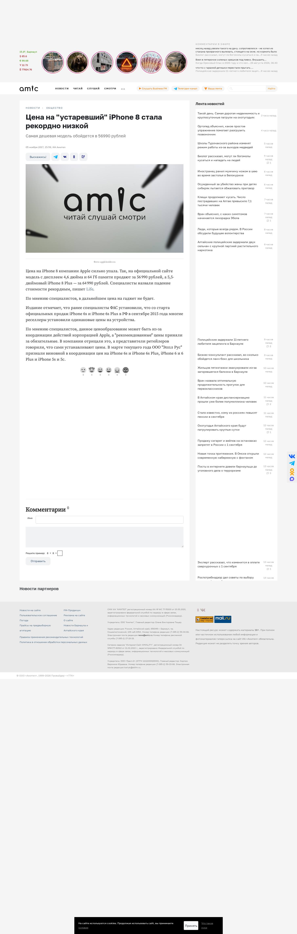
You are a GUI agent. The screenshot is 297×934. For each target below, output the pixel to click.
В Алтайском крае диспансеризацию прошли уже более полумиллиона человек (227, 399)
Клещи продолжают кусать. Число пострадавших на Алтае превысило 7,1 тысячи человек (225, 201)
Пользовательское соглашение (38, 615)
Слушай (93, 88)
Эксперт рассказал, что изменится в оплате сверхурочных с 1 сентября (229, 564)
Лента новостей (210, 103)
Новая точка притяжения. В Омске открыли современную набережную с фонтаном (228, 455)
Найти (271, 88)
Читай (77, 88)
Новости (61, 88)
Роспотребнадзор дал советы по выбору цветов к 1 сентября (226, 579)
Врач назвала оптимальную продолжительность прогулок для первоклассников (221, 384)
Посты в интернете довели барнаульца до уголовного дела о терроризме (227, 468)
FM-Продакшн (72, 610)
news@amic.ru (145, 635)
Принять (191, 925)
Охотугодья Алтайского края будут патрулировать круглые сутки (222, 427)
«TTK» (70, 675)
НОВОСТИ (33, 107)
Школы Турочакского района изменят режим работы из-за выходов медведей (225, 145)
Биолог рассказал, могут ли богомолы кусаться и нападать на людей (224, 158)
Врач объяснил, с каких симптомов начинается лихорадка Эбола (222, 216)
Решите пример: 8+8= (41, 553)
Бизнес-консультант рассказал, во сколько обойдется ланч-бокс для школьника (228, 356)
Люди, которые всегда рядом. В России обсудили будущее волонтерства (225, 231)
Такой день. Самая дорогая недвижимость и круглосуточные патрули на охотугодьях (229, 115)
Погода (24, 620)
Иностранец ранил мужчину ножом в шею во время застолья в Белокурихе (227, 173)
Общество (54, 107)
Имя (30, 518)
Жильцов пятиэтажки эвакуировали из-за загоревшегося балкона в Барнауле (227, 369)
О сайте (68, 620)
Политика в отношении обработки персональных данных (53, 642)
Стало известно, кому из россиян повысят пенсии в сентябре (227, 414)
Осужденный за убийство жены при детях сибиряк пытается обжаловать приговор (227, 186)
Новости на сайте (30, 610)
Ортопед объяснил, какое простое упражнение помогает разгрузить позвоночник (221, 130)
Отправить (38, 561)
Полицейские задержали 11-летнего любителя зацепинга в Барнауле (223, 341)
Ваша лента (214, 88)
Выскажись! (38, 157)
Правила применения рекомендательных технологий (51, 637)
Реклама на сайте (74, 615)
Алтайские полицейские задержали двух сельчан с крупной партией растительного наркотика (228, 246)
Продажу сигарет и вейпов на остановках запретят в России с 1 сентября (227, 442)
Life (89, 289)
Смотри (110, 88)
